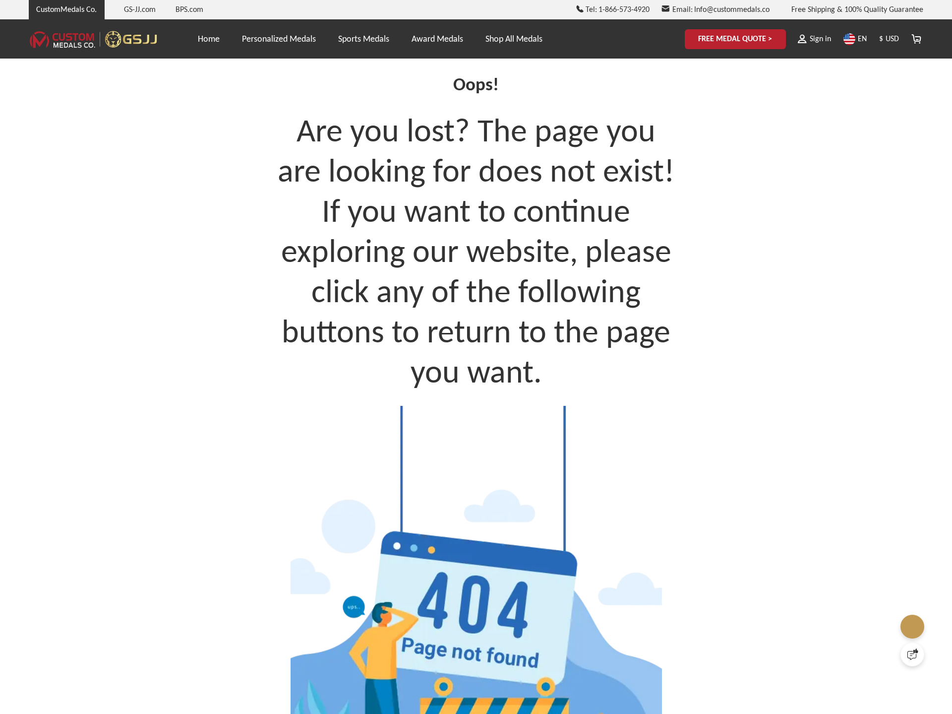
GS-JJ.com (140, 9)
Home (209, 38)
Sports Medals (363, 38)
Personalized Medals (279, 38)
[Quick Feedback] (912, 654)
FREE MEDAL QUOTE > (729, 38)
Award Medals (437, 38)
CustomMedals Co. (66, 9)
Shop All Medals (513, 38)
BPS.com (189, 9)
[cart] (916, 39)
